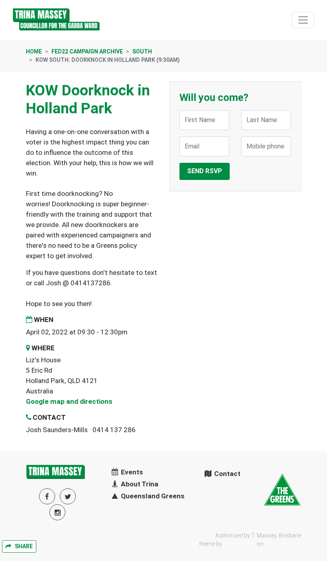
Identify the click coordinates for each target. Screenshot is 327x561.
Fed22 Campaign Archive (87, 51)
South (142, 51)
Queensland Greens (152, 496)
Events (131, 472)
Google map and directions (69, 401)
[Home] (56, 20)
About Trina (138, 484)
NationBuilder (283, 544)
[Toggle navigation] (303, 20)
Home (34, 51)
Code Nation (239, 544)
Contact (226, 474)
